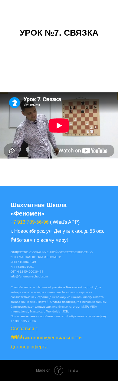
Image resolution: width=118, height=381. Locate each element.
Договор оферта (29, 346)
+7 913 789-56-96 (30, 222)
